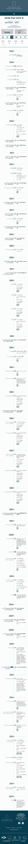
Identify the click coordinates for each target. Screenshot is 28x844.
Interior (18, 75)
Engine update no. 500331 (21, 351)
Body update (19, 173)
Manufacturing (19, 66)
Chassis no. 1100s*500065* (20, 55)
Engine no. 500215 (20, 69)
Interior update (19, 168)
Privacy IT (13, 827)
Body (18, 79)
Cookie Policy (19, 827)
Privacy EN (8, 827)
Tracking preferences (14, 829)
